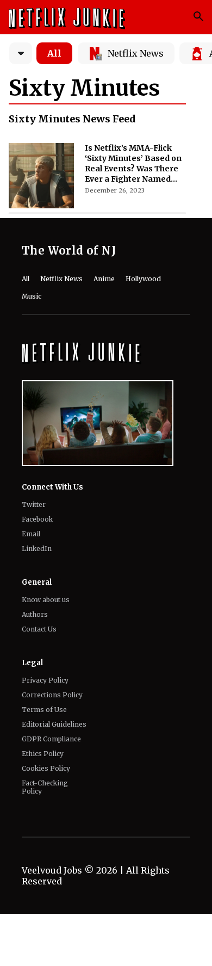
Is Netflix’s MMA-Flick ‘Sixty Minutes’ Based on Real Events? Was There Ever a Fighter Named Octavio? (133, 163)
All (54, 53)
